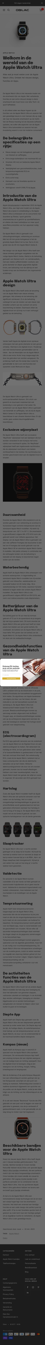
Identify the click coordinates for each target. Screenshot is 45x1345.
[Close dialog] (44, 659)
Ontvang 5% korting (11, 678)
